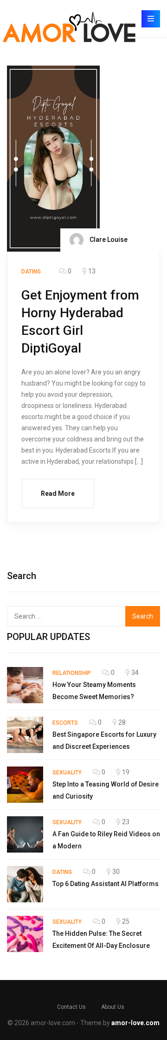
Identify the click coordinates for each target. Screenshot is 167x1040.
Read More (58, 493)
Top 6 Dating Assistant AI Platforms (105, 883)
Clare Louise (108, 239)
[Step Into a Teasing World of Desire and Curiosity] (25, 785)
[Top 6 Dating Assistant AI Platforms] (25, 884)
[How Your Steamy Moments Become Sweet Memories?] (25, 685)
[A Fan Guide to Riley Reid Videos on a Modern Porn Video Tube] (25, 834)
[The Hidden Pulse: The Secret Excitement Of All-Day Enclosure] (25, 934)
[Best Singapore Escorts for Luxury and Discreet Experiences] (25, 735)
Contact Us (71, 1007)
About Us (112, 1007)
